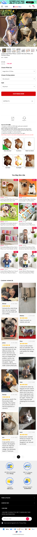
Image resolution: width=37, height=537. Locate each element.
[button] (4, 30)
